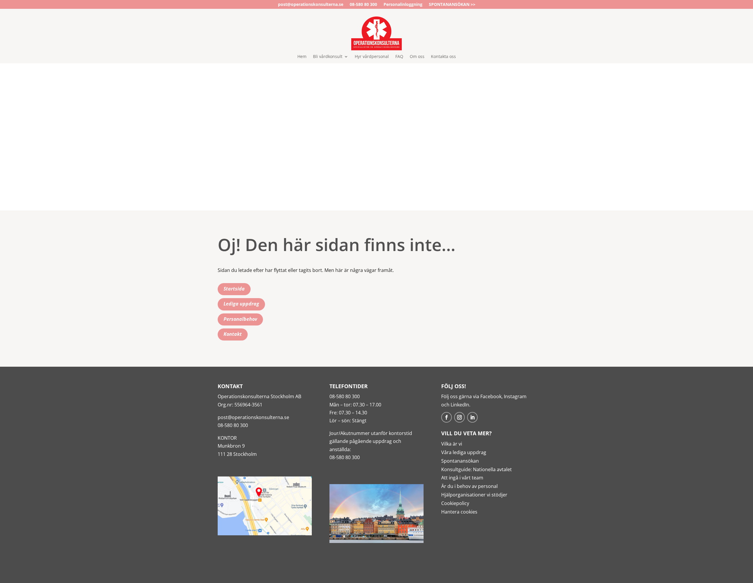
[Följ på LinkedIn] (472, 417)
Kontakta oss (443, 56)
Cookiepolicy (455, 503)
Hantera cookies (459, 512)
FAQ (399, 56)
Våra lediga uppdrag (463, 452)
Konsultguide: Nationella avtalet (476, 469)
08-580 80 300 (363, 4)
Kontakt (233, 334)
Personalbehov (240, 319)
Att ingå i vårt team (462, 477)
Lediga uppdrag (241, 303)
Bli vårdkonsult (327, 56)
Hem (301, 56)
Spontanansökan (460, 461)
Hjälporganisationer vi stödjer (474, 494)
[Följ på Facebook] (446, 417)
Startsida (234, 288)
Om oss (417, 56)
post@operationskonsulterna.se (310, 4)
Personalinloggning (403, 4)
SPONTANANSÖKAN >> (452, 4)
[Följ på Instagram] (459, 417)
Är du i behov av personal (469, 486)
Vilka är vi (451, 444)
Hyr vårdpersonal (372, 56)
